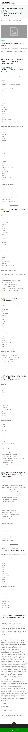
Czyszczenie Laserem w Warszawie (18, 669)
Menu (25, 2)
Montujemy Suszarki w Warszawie (17, 695)
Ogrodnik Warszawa (12, 674)
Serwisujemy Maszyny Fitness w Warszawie (11, 649)
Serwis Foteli (7, 2)
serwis (3, 40)
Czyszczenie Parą (17, 640)
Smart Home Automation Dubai (19, 683)
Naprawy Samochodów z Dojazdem (12, 644)
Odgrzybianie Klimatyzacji (15, 690)
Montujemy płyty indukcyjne (12, 652)
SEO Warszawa (6, 659)
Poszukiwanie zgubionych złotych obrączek (11, 647)
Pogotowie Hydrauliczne (6, 640)
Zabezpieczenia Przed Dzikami (8, 685)
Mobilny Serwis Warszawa (7, 717)
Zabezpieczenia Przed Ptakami (14, 688)
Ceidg (12, 715)
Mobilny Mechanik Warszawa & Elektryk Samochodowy (14, 663)
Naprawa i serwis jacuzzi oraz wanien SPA (15, 646)
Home (2, 20)
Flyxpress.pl (17, 657)
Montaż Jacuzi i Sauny (11, 676)
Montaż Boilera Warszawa (7, 696)
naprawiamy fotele (15, 654)
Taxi (4, 651)
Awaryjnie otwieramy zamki (7, 657)
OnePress (23, 727)
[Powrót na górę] (14, 723)
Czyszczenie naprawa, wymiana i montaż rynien (12, 671)
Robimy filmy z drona (20, 656)
